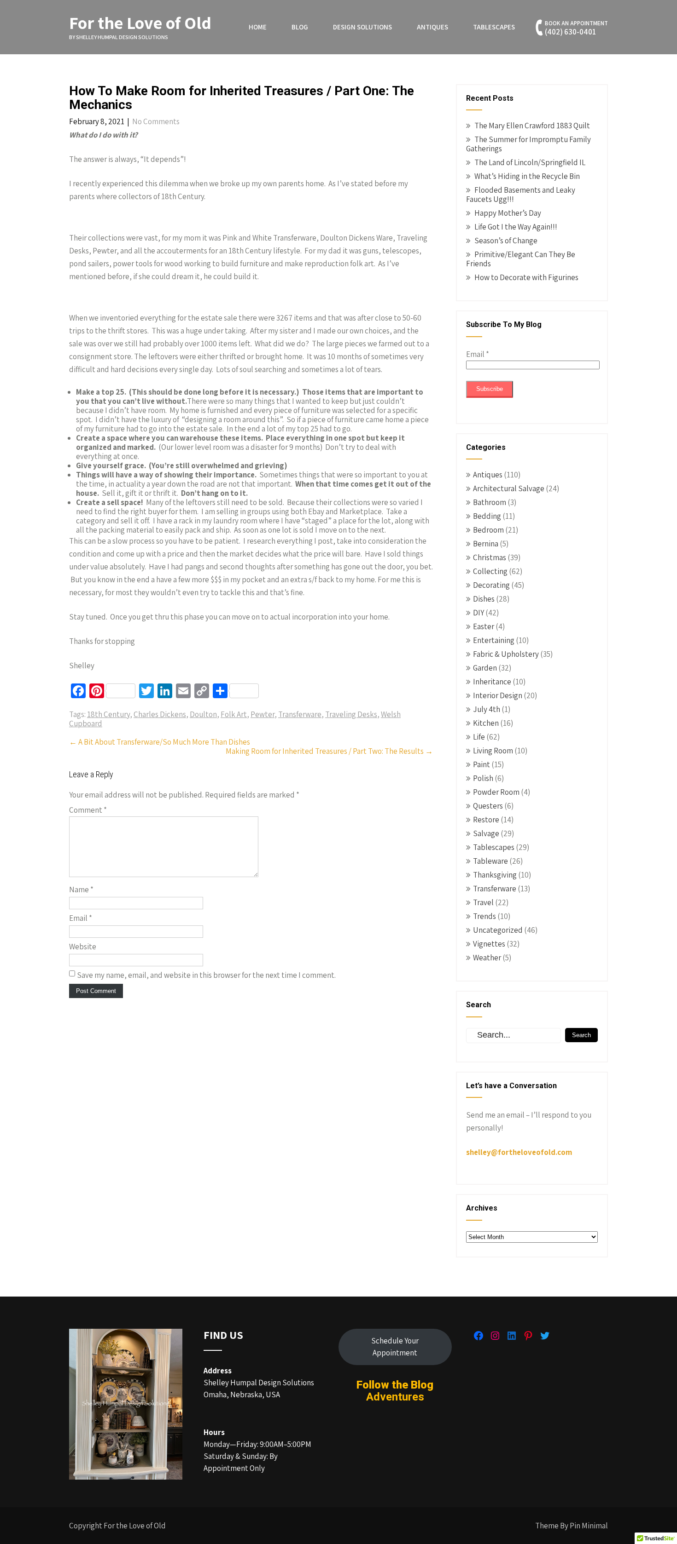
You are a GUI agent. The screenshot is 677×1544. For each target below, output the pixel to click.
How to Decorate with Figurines (526, 277)
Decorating (491, 585)
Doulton (203, 714)
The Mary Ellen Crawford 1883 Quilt (532, 126)
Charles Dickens (160, 714)
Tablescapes (494, 27)
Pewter (262, 714)
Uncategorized (498, 930)
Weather (487, 958)
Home (258, 27)
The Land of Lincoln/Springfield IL (529, 162)
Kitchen (486, 723)
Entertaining (493, 640)
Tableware (490, 861)
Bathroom (489, 502)
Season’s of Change (505, 240)
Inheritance (492, 682)
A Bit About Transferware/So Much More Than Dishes (159, 742)
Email (80, 918)
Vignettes (489, 944)
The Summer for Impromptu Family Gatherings (528, 144)
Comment (88, 810)
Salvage (486, 833)
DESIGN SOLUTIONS (362, 27)
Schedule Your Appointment (395, 1347)
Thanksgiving (495, 875)
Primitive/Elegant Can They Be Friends (520, 259)
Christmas (489, 557)
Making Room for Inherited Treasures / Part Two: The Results (329, 751)
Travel (483, 902)
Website (82, 946)
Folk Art (234, 714)
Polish (483, 778)
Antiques (432, 27)
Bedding (487, 516)
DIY (478, 613)
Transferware (299, 714)
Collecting (490, 571)
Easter (483, 626)
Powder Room (496, 792)
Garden (485, 668)
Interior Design (497, 695)
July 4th (486, 709)
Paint (481, 764)
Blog (300, 27)
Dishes (484, 599)
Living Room (493, 751)
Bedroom (488, 530)
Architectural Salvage (508, 488)
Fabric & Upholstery (506, 654)
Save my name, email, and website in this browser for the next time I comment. (206, 975)
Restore (486, 820)
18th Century (108, 714)
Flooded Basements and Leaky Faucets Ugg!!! (520, 194)
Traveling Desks (351, 714)
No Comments (156, 121)
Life (479, 737)
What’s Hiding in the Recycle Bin (527, 176)
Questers (488, 806)
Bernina (485, 544)
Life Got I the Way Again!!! (515, 227)
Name (81, 889)
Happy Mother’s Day (507, 213)
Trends (484, 916)
